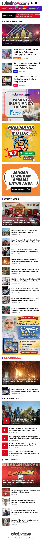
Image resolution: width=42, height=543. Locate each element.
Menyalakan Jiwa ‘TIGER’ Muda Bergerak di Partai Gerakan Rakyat (25, 492)
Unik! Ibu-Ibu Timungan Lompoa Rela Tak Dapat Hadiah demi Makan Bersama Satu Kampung (25, 309)
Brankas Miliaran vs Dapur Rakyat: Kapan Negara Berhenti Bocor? (25, 521)
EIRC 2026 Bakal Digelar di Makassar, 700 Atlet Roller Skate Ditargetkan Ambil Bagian (25, 280)
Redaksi (17, 538)
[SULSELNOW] (15, 3)
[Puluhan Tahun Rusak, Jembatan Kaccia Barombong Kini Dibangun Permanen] (6, 271)
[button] (32, 3)
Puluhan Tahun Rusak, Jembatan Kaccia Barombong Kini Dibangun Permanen (25, 270)
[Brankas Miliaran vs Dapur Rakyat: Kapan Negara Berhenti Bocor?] (6, 522)
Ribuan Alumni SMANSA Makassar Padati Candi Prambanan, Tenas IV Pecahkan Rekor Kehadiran (20, 39)
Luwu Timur (17, 58)
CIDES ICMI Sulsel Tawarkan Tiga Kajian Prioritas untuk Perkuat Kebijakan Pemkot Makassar (25, 299)
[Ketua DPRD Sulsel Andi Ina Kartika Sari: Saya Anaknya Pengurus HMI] (7, 81)
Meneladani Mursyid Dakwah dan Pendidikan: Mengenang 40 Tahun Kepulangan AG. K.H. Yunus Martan (23, 501)
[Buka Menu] (35, 3)
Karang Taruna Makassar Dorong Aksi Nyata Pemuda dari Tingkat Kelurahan (24, 251)
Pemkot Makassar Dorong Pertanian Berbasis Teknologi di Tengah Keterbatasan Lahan (24, 231)
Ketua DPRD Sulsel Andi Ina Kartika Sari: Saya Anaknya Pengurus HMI (25, 79)
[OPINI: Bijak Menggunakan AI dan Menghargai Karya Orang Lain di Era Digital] (6, 512)
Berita (5, 34)
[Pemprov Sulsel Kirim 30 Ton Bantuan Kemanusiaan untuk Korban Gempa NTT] (6, 290)
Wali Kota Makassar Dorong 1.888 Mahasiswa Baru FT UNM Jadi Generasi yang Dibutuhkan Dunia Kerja (24, 452)
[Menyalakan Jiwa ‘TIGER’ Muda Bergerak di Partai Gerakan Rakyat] (6, 492)
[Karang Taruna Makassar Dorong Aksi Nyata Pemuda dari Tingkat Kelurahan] (6, 251)
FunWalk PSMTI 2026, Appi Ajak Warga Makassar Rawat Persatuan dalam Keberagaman (22, 445)
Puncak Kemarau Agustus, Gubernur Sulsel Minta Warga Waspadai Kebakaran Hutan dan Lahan (25, 260)
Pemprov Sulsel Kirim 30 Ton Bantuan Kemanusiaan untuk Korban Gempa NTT (25, 290)
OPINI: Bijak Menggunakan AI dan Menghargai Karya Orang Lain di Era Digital (24, 511)
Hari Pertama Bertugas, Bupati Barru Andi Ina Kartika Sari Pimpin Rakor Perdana (26, 65)
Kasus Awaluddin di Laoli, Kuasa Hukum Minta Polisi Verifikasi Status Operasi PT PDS (25, 241)
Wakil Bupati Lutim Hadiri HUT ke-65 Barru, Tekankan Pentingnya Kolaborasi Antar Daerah (26, 53)
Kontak (31, 538)
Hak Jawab (24, 538)
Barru (15, 71)
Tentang (10, 538)
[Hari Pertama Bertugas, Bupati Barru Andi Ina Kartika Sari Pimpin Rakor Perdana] (7, 68)
